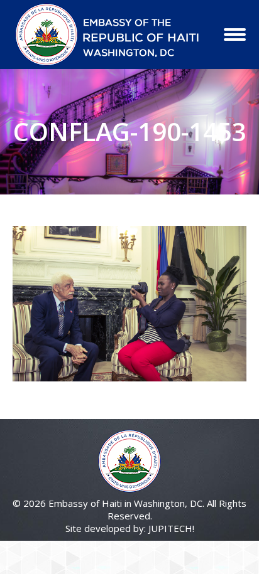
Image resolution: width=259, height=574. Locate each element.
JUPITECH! (171, 528)
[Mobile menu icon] (234, 34)
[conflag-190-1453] (129, 303)
